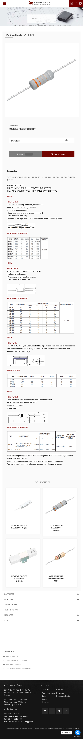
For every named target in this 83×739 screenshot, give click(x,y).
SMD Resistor (11, 610)
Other (7, 620)
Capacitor (9, 594)
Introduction (12, 171)
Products (59, 690)
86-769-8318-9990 (13, 664)
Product (22, 25)
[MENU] (4, 3)
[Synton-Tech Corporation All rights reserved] (39, 3)
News (44, 696)
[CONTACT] (71, 3)
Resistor (31, 25)
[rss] (66, 711)
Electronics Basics (63, 696)
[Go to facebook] (78, 732)
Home (14, 25)
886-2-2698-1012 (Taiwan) (17, 660)
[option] (42, 80)
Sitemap (47, 702)
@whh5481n (16, 705)
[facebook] (52, 711)
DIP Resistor (41, 25)
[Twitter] (45, 711)
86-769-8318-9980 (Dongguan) (19, 668)
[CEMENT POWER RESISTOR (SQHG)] (23, 563)
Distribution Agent (48, 693)
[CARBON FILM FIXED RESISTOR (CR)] (60, 563)
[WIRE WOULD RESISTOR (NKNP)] (60, 512)
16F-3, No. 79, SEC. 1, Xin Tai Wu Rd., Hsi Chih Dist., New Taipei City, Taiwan (18, 692)
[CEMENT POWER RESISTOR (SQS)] (23, 511)
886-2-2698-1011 (12, 656)
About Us (45, 690)
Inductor (8, 615)
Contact (44, 699)
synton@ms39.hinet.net (18, 702)
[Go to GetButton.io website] (77, 736)
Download (15, 141)
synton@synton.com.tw (18, 699)
